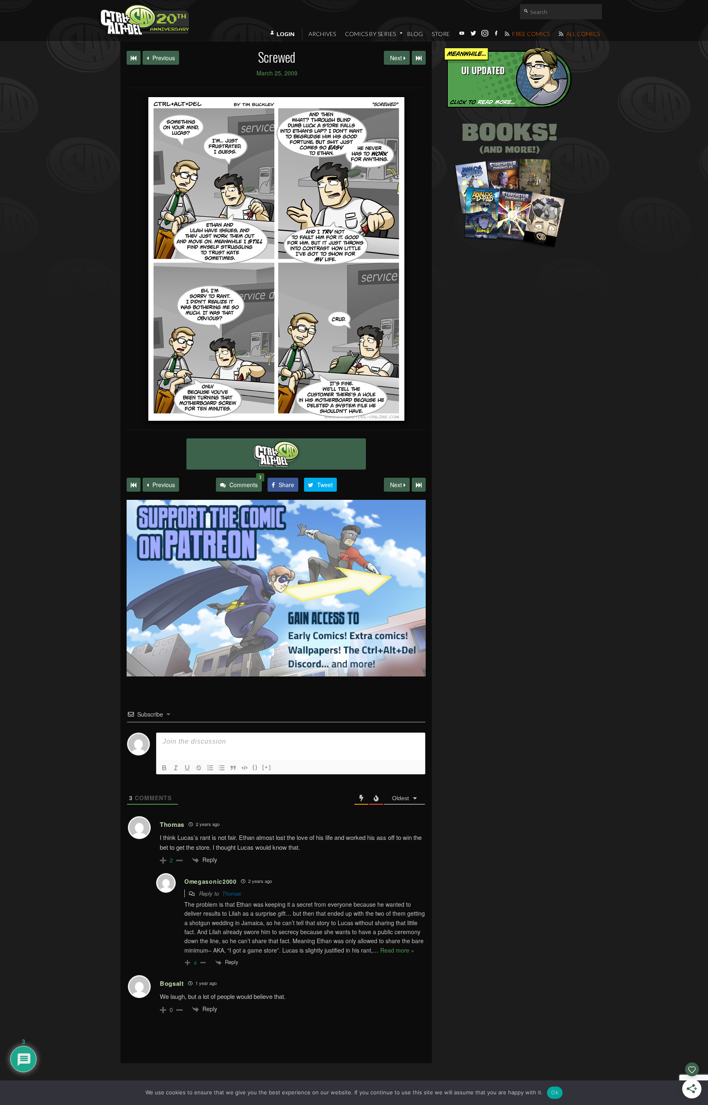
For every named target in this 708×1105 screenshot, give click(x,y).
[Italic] (176, 768)
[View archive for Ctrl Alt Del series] (276, 454)
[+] (266, 767)
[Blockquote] (233, 768)
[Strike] (198, 768)
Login (286, 34)
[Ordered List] (210, 768)
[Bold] (164, 768)
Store (441, 33)
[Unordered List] (221, 768)
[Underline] (187, 768)
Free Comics (530, 33)
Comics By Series (370, 33)
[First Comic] (134, 485)
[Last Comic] (419, 485)
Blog (415, 33)
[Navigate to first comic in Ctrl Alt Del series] (134, 58)
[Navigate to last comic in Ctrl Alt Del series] (419, 58)
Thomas (231, 893)
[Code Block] (244, 768)
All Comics (582, 33)
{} (255, 767)
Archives (322, 33)
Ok (554, 1092)
